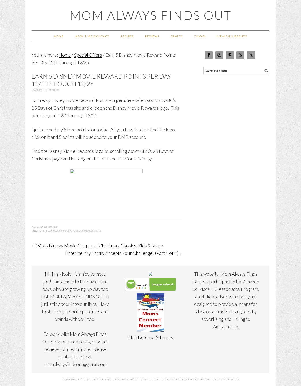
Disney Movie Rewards (67, 230)
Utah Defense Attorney (150, 337)
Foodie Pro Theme (106, 379)
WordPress (230, 379)
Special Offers (50, 226)
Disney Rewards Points (90, 230)
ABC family (50, 230)
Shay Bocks (135, 379)
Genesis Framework (183, 379)
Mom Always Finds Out (151, 15)
